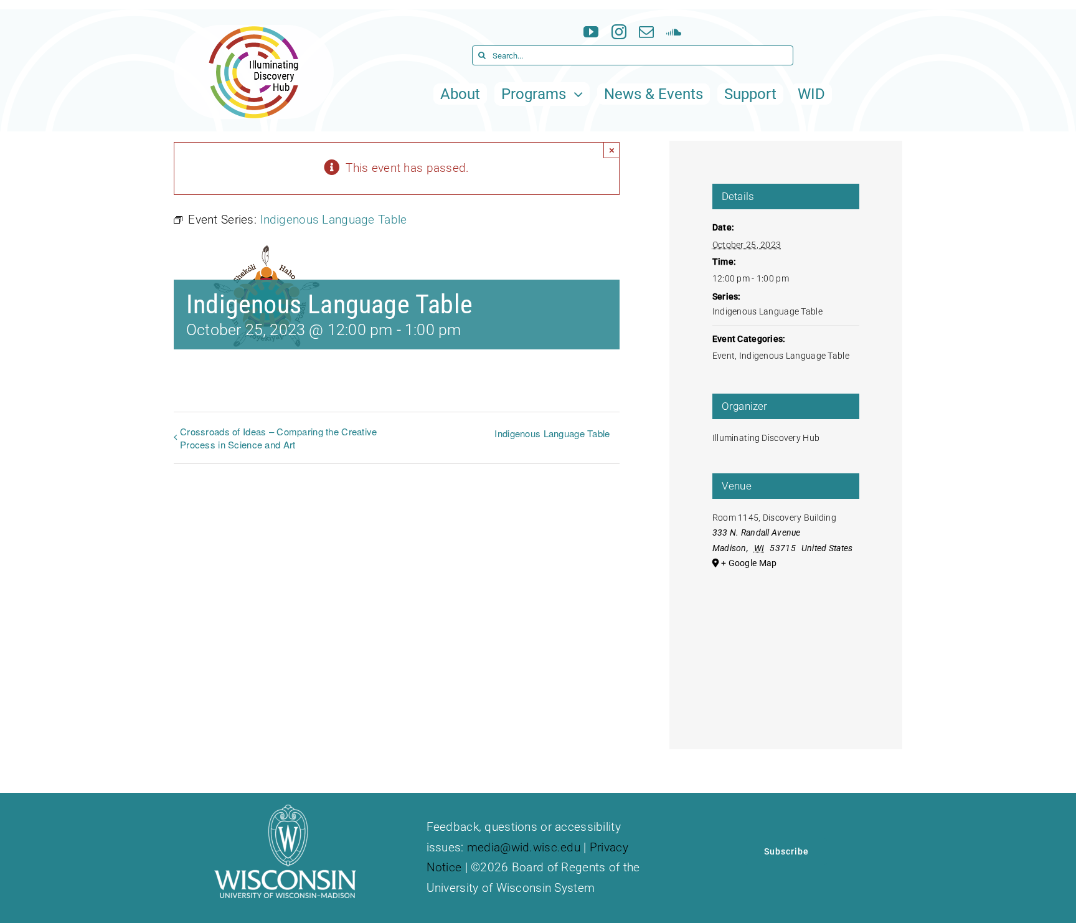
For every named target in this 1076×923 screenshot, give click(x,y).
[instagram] (618, 31)
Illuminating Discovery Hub (765, 438)
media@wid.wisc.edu (523, 847)
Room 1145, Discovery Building (774, 518)
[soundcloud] (673, 31)
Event (723, 356)
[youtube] (590, 31)
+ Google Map (748, 563)
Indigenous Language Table (552, 433)
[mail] (646, 31)
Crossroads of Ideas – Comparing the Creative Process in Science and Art (278, 438)
